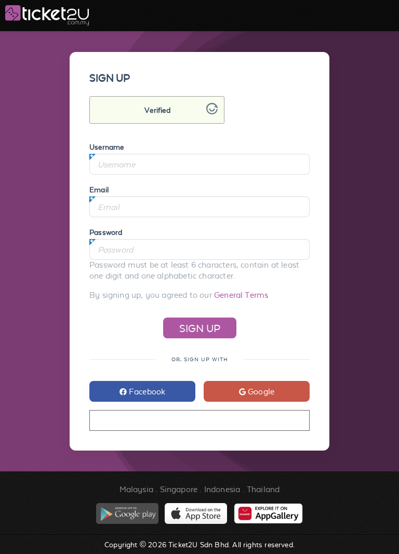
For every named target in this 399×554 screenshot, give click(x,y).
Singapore (179, 489)
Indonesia (222, 489)
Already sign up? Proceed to (199, 420)
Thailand (263, 489)
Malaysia (136, 489)
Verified (157, 110)
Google (260, 391)
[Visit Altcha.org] (212, 111)
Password (105, 232)
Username (106, 147)
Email (99, 190)
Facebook (146, 391)
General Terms (241, 295)
